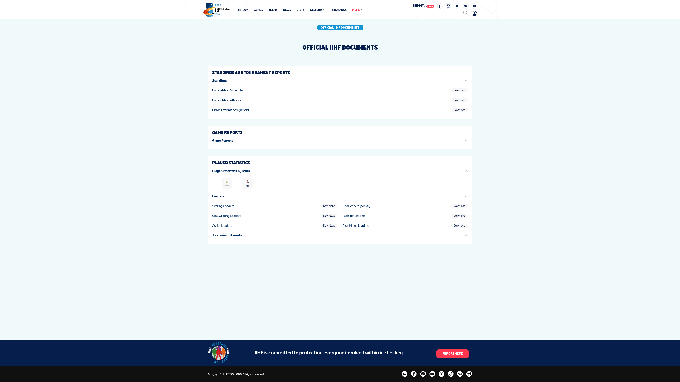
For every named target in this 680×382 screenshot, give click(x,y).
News (287, 9)
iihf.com (242, 9)
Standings (339, 9)
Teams (273, 9)
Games (258, 9)
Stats (300, 9)
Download (460, 90)
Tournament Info (249, 9)
